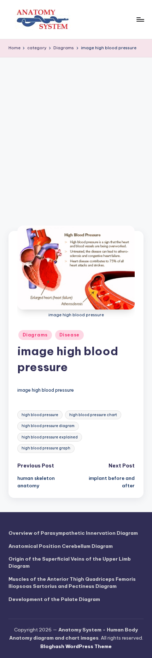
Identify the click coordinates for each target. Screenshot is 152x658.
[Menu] (140, 19)
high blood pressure (40, 415)
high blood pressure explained (50, 437)
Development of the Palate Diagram (54, 599)
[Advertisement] (76, 137)
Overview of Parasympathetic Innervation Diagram (73, 533)
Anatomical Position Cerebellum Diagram (60, 546)
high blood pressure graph (46, 448)
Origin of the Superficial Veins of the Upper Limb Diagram (69, 562)
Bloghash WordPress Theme (76, 646)
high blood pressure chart (93, 415)
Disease (69, 334)
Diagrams (35, 334)
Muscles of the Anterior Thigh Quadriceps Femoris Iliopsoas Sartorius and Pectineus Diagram (72, 582)
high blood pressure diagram (48, 426)
